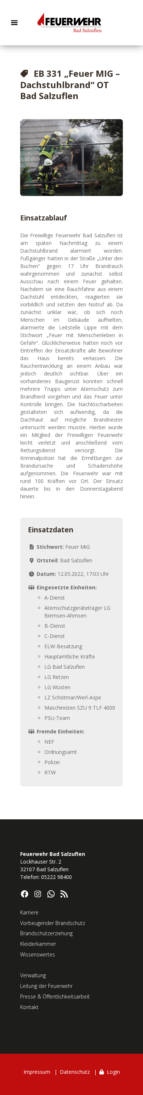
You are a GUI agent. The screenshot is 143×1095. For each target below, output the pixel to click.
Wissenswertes (37, 954)
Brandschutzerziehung (46, 933)
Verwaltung (33, 975)
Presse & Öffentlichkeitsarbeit (55, 996)
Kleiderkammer (38, 943)
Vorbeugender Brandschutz (52, 923)
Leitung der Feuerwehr (46, 985)
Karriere (29, 912)
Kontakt (29, 1007)
